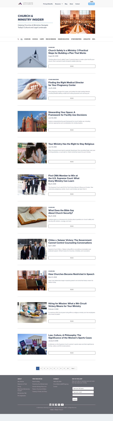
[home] (25, 3)
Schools (35, 39)
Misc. (93, 39)
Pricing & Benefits (48, 4)
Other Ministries (76, 39)
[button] (58, 4)
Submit (75, 399)
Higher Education (63, 39)
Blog (66, 4)
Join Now (91, 3)
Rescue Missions (51, 39)
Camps (42, 39)
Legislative (86, 39)
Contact (77, 4)
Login (91, 1)
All (22, 39)
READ (72, 66)
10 (67, 368)
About (71, 4)
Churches (27, 39)
